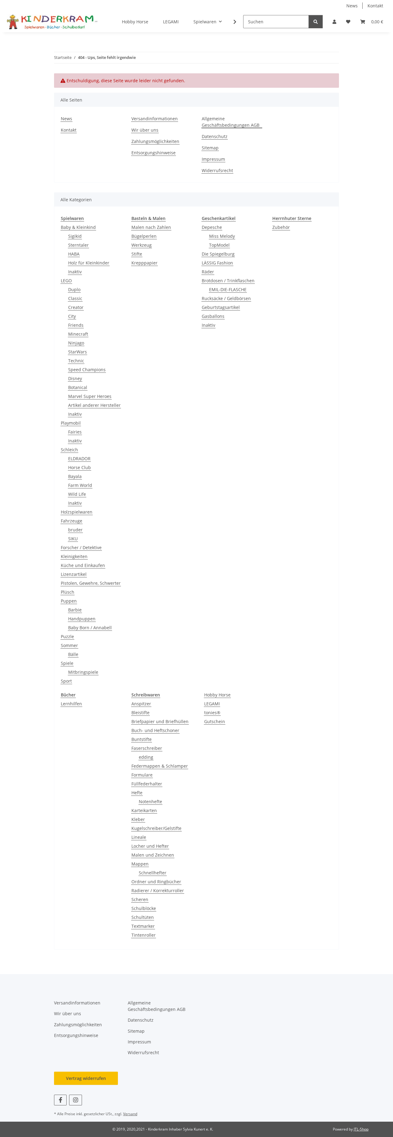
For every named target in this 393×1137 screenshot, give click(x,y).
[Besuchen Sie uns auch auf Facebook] (60, 1100)
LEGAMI (212, 704)
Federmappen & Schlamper (159, 766)
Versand (130, 1113)
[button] (334, 21)
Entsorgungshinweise (153, 153)
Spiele (67, 663)
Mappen (140, 864)
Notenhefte (150, 801)
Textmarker (143, 926)
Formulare (142, 775)
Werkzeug (141, 245)
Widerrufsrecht (217, 170)
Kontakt (375, 6)
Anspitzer (141, 704)
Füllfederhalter (146, 784)
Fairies (75, 432)
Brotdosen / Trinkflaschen (228, 280)
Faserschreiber (146, 748)
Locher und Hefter (150, 846)
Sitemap (210, 148)
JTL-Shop (361, 1129)
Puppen (69, 601)
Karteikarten (144, 810)
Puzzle (67, 636)
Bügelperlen (144, 236)
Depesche (212, 227)
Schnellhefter (152, 873)
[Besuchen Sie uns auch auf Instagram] (75, 1100)
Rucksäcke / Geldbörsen (226, 298)
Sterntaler (78, 245)
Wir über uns (144, 130)
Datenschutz (215, 136)
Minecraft (78, 334)
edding (146, 757)
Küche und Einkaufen (83, 565)
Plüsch (67, 592)
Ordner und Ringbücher (156, 882)
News (352, 6)
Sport (66, 681)
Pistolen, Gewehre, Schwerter (91, 583)
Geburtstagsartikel (221, 307)
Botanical (77, 387)
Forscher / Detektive (81, 547)
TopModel (219, 245)
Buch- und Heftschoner (155, 730)
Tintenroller (143, 935)
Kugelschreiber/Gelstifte (156, 828)
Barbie (75, 610)
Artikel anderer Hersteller (94, 405)
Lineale (138, 837)
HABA (74, 254)
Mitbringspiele (83, 672)
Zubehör (281, 227)
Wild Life (77, 494)
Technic (76, 361)
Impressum (213, 159)
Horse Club (79, 467)
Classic (75, 298)
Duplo (74, 289)
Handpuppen (81, 619)
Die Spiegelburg (218, 254)
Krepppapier (144, 263)
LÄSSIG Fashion (217, 263)
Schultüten (142, 917)
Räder (208, 272)
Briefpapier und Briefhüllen (160, 721)
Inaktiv (75, 272)
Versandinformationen (154, 118)
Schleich (69, 450)
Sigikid (75, 236)
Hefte (136, 793)
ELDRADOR (79, 458)
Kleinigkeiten (74, 556)
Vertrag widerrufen (86, 1078)
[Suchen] (316, 21)
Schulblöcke (143, 908)
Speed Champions (87, 369)
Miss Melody (222, 236)
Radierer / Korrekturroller (157, 890)
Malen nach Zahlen (151, 227)
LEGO (66, 280)
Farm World (80, 485)
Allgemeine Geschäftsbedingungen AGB (230, 122)
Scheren (139, 899)
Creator (76, 307)
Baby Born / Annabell (90, 627)
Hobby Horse (217, 695)
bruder (75, 530)
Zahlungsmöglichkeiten (155, 141)
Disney (75, 378)
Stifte (136, 254)
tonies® (212, 712)
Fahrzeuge (71, 521)
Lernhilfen (71, 704)
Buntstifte (141, 739)
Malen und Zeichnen (152, 855)
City (72, 316)
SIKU (73, 539)
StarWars (77, 352)
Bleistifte (140, 712)
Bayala (75, 476)
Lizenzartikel (74, 574)
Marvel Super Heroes (89, 396)
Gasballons (213, 316)
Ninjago (76, 343)
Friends (76, 325)
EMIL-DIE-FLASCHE (228, 289)
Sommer (69, 645)
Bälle (73, 654)
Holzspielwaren (76, 512)
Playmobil (71, 423)
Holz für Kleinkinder (88, 263)
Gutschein (214, 721)
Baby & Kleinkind (78, 227)
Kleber (138, 819)
